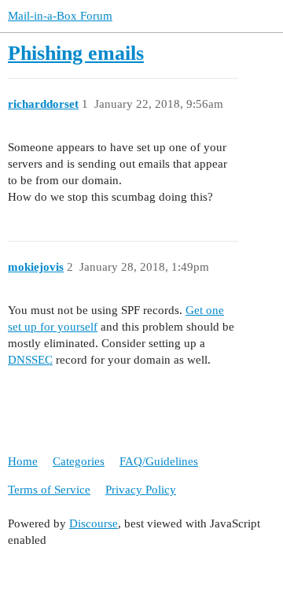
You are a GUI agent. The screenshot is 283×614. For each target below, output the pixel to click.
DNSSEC (30, 359)
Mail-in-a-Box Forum (60, 15)
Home (23, 461)
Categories (79, 461)
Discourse (93, 523)
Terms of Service (49, 489)
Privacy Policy (140, 489)
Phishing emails (76, 53)
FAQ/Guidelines (158, 461)
